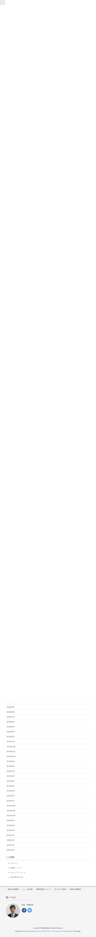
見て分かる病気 (60, 889)
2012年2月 (11, 830)
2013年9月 (11, 761)
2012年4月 (11, 820)
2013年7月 (11, 771)
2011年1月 (10, 850)
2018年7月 (11, 717)
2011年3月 (10, 840)
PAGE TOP (91, 907)
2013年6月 (11, 776)
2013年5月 (11, 781)
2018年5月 (11, 727)
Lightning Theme (39, 931)
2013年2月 (11, 796)
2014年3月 (11, 732)
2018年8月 (11, 712)
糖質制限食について (43, 889)
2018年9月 (11, 707)
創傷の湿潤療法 (75, 889)
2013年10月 (11, 756)
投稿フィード (16, 868)
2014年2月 (11, 737)
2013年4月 (11, 786)
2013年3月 (11, 791)
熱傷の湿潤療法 (13, 889)
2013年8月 (11, 766)
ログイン (14, 863)
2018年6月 (11, 722)
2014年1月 (11, 741)
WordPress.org (17, 877)
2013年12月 (11, 746)
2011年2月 (10, 845)
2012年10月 (11, 815)
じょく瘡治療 (28, 889)
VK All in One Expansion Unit (55, 931)
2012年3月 (11, 825)
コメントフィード (18, 873)
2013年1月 (11, 801)
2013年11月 (11, 751)
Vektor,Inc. (70, 931)
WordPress (26, 931)
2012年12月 (11, 806)
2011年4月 (10, 835)
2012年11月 (11, 811)
